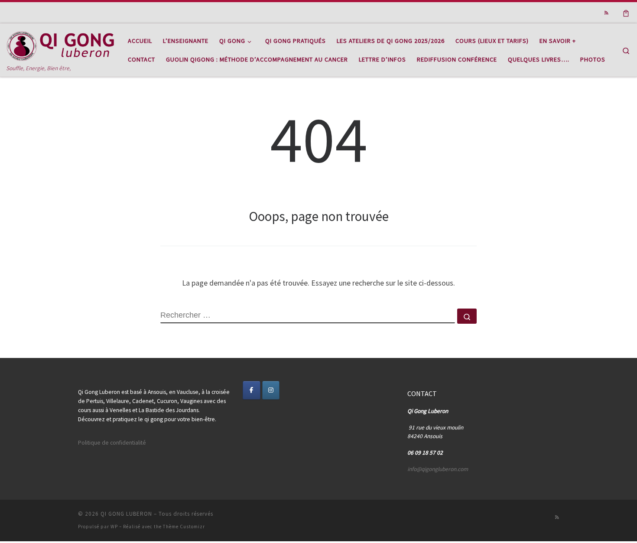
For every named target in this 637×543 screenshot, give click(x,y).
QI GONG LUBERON (126, 513)
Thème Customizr (184, 526)
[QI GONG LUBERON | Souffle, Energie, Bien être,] (60, 43)
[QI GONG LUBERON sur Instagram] (271, 390)
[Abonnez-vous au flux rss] (606, 13)
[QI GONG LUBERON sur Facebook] (251, 390)
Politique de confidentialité (112, 442)
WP (114, 526)
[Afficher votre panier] (626, 12)
